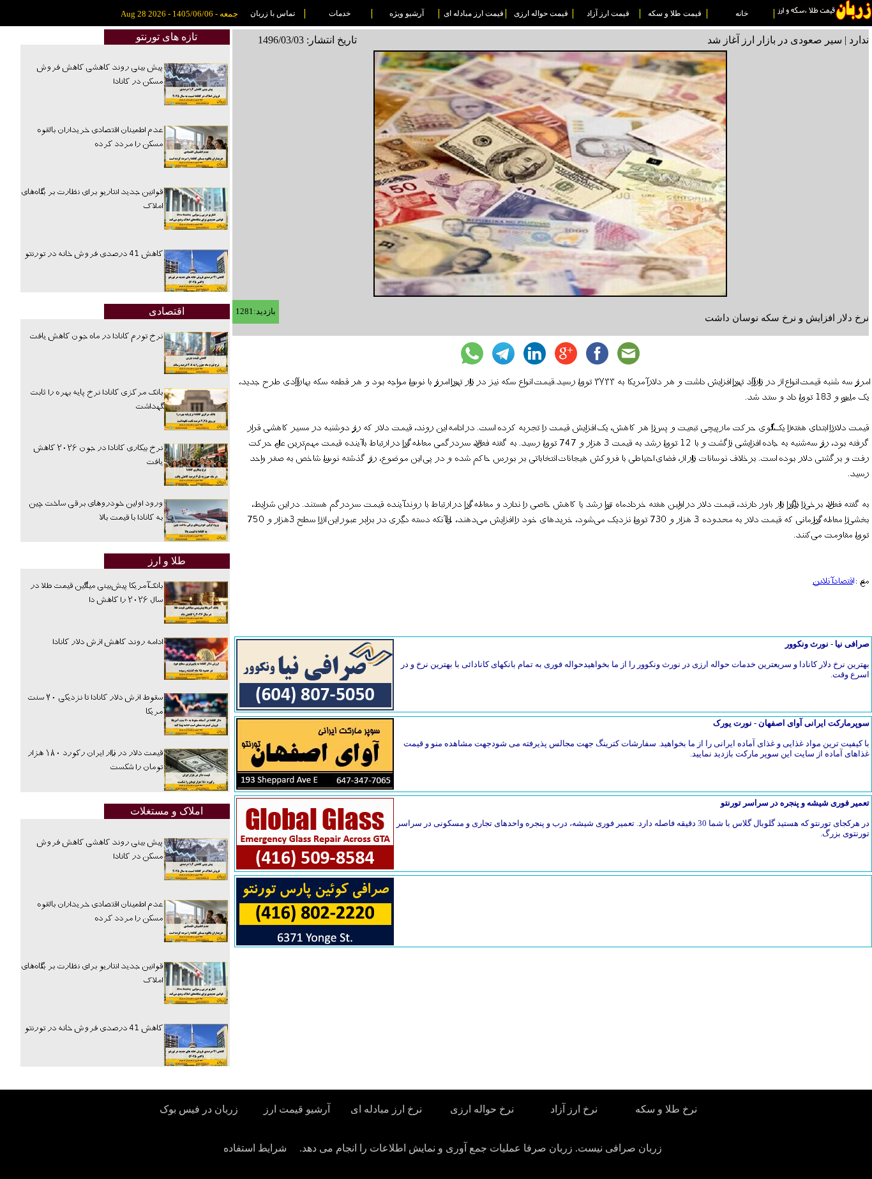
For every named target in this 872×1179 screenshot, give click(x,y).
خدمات (339, 13)
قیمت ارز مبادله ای (474, 13)
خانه (741, 13)
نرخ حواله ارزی (482, 1109)
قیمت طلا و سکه (675, 13)
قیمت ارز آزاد (608, 13)
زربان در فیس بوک (200, 1109)
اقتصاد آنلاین (833, 581)
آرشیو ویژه (406, 13)
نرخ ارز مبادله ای (386, 1109)
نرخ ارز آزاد (574, 1109)
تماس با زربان (272, 13)
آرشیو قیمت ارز (297, 1109)
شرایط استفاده (255, 1148)
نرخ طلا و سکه (666, 1109)
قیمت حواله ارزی (541, 13)
